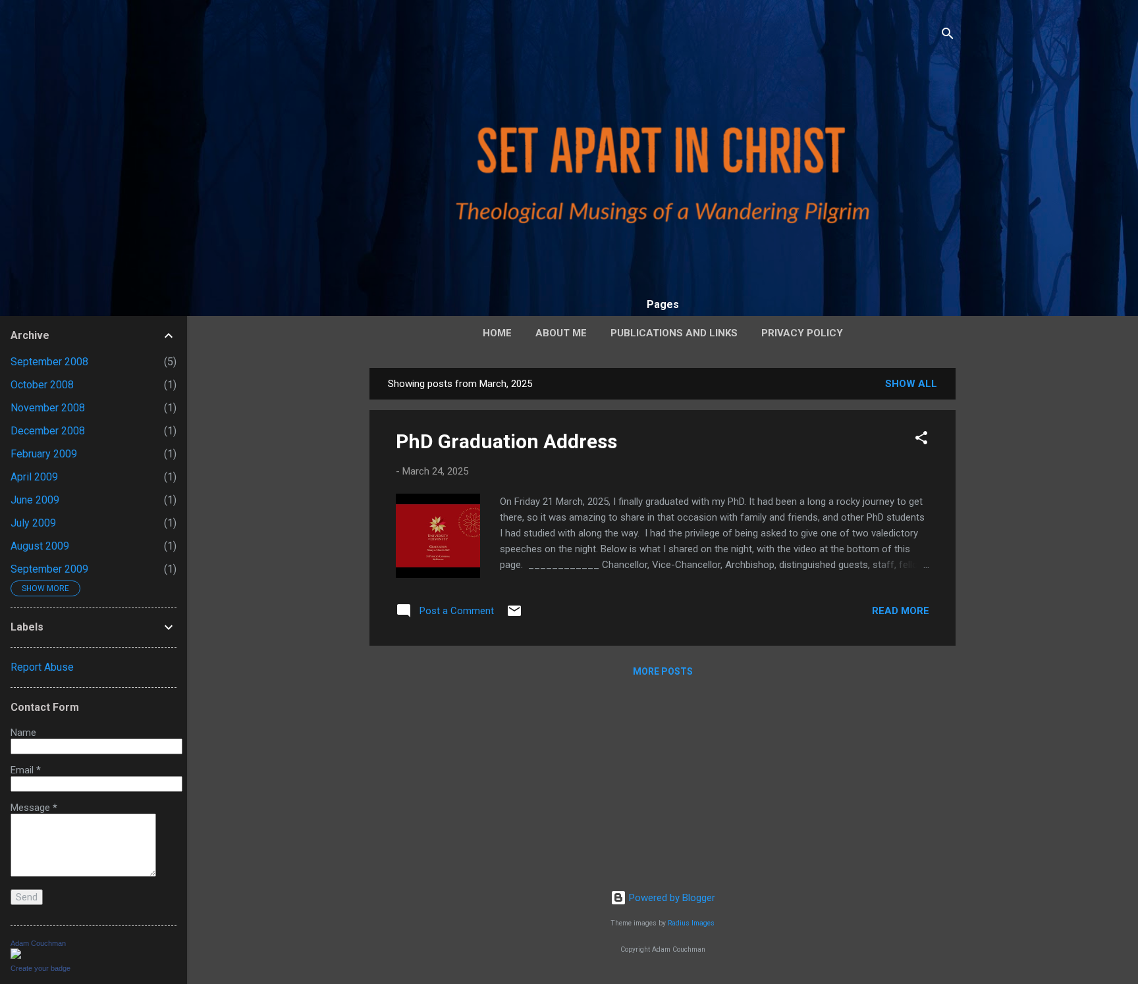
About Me (561, 333)
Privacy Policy (802, 333)
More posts (663, 671)
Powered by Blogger (670, 898)
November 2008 (48, 407)
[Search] (948, 36)
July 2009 (33, 523)
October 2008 (42, 384)
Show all (911, 384)
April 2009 (34, 477)
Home (497, 333)
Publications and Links (674, 333)
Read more (900, 611)
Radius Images (691, 923)
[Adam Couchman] (16, 956)
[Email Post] (514, 615)
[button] (921, 440)
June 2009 (35, 500)
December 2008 (48, 431)
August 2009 (40, 546)
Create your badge (40, 968)
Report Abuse (42, 667)
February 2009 (44, 454)
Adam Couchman (38, 943)
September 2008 (49, 361)
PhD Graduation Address (506, 441)
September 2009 (49, 569)
